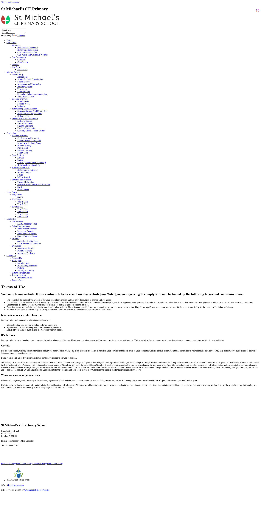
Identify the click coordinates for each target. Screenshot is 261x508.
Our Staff (21, 60)
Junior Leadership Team (27, 241)
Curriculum (11, 133)
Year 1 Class (22, 202)
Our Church (22, 62)
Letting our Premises (21, 273)
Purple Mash (22, 148)
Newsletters (22, 69)
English (20, 157)
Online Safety (23, 116)
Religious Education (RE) (28, 165)
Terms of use (17, 280)
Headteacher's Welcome (27, 47)
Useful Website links (26, 128)
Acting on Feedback (26, 253)
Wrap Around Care (25, 96)
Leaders (15, 238)
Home (9, 40)
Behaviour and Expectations (29, 113)
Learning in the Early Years (29, 143)
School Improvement (21, 226)
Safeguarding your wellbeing (24, 109)
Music (20, 175)
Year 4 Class (22, 211)
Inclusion (21, 106)
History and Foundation (27, 50)
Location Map (23, 263)
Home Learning (24, 145)
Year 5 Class (22, 214)
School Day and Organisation (30, 79)
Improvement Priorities (27, 229)
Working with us (24, 278)
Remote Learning (24, 150)
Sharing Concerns (25, 126)
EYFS (20, 197)
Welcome (16, 45)
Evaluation (16, 246)
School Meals (23, 101)
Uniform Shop (23, 91)
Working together (24, 86)
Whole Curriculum (20, 135)
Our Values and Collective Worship (32, 55)
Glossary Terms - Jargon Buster (30, 131)
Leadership (11, 219)
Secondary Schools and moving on (32, 94)
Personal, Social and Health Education (33, 184)
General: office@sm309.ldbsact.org (47, 463)
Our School (11, 42)
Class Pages (12, 192)
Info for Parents (13, 72)
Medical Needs (23, 104)
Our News (16, 67)
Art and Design (24, 172)
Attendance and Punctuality (29, 84)
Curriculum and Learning (28, 138)
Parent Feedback (24, 251)
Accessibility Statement (27, 265)
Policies (15, 64)
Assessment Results (25, 248)
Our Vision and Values (27, 52)
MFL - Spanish (23, 177)
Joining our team (19, 275)
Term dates (22, 89)
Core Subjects (18, 155)
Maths (20, 160)
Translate (21, 35)
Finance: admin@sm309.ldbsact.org (16, 463)
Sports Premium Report (27, 236)
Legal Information (16, 485)
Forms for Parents (25, 123)
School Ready (23, 82)
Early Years (17, 194)
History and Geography (27, 170)
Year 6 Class (22, 216)
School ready (17, 74)
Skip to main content (10, 2)
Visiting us (16, 260)
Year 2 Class (22, 204)
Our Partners (17, 221)
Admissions (22, 77)
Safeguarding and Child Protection (32, 111)
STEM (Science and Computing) (31, 162)
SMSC (20, 187)
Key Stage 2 (17, 206)
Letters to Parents (24, 121)
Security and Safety (25, 270)
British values (23, 189)
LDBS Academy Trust (27, 224)
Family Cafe (22, 153)
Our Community (19, 57)
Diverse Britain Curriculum (29, 140)
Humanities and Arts (20, 167)
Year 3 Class (22, 209)
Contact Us (11, 255)
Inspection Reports (25, 231)
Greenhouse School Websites (36, 490)
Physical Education (25, 182)
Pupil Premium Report (27, 233)
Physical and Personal (21, 180)
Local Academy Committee (29, 243)
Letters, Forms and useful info (25, 118)
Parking (20, 268)
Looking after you (19, 99)
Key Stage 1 (17, 199)
